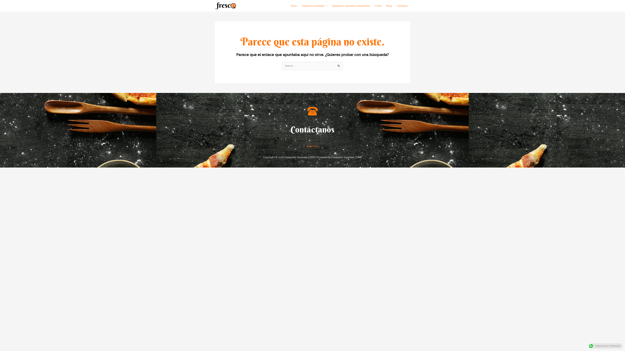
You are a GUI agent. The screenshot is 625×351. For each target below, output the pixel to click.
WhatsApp (312, 146)
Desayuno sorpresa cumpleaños (351, 5)
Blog (389, 5)
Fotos (378, 5)
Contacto (402, 5)
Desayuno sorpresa (313, 5)
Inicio (294, 5)
